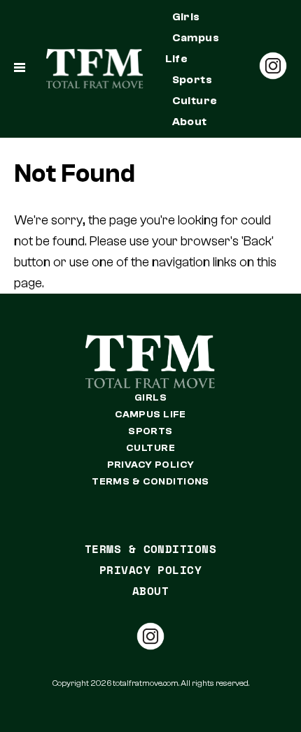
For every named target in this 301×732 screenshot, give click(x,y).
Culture (195, 100)
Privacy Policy (151, 465)
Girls (186, 16)
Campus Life (192, 48)
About (189, 121)
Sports (192, 79)
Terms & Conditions (150, 481)
